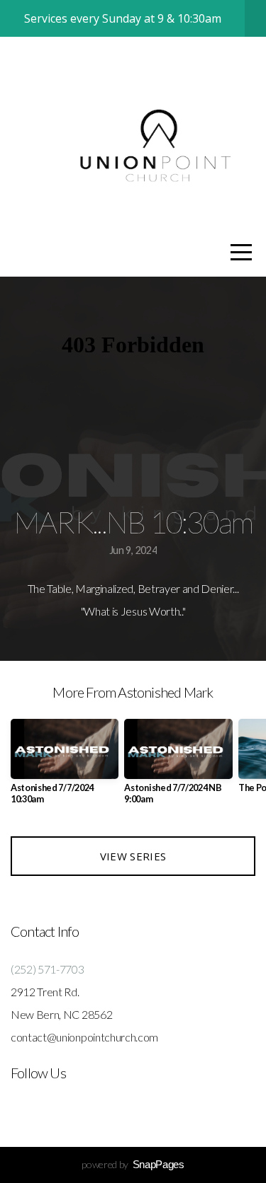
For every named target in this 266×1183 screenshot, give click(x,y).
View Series (133, 856)
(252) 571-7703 (47, 969)
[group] (64, 767)
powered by (133, 1164)
